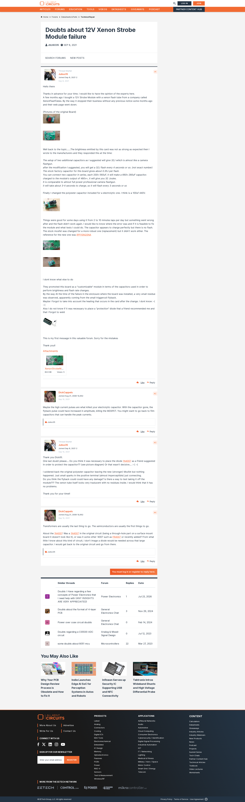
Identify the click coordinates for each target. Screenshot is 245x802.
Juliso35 (53, 45)
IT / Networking (145, 751)
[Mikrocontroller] (132, 787)
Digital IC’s (98, 734)
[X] (44, 744)
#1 (155, 72)
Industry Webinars (197, 735)
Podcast (154, 9)
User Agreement (197, 799)
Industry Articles (196, 731)
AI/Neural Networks (146, 721)
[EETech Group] (45, 788)
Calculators (194, 721)
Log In (184, 3)
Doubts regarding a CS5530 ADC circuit (75, 633)
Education (75, 9)
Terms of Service (181, 799)
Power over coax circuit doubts (75, 622)
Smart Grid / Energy (146, 768)
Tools (90, 9)
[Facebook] (38, 744)
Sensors (97, 772)
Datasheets (119, 9)
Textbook (193, 766)
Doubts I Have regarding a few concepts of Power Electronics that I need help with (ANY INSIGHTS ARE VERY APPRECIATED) (77, 596)
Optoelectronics (101, 755)
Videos (103, 9)
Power (97, 765)
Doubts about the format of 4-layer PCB (77, 611)
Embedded (99, 745)
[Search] (174, 3)
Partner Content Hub (189, 9)
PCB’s (96, 762)
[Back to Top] (206, 799)
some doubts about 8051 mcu (74, 643)
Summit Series (195, 752)
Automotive (143, 727)
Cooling (97, 731)
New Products (195, 738)
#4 (155, 512)
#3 (155, 442)
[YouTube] (63, 744)
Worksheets (194, 772)
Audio (140, 724)
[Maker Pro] (108, 787)
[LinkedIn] (50, 744)
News (191, 742)
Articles (45, 9)
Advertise (68, 725)
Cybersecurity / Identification (151, 738)
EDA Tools (98, 738)
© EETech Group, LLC (46, 799)
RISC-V (97, 768)
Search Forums (55, 57)
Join (199, 3)
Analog (97, 724)
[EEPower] (90, 787)
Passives (98, 758)
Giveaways (137, 9)
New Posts (77, 57)
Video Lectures (196, 769)
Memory (97, 751)
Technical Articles (197, 762)
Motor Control (144, 765)
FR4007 (117, 536)
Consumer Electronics (148, 734)
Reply (152, 382)
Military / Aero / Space (148, 762)
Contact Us (69, 731)
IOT (139, 748)
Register (72, 760)
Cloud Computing (146, 731)
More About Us (48, 725)
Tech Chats (194, 755)
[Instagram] (56, 744)
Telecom (142, 772)
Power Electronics (111, 596)
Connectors (99, 727)
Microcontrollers (110, 643)
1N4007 (127, 461)
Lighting (141, 755)
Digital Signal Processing (149, 741)
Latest (97, 721)
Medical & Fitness (146, 758)
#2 (155, 393)
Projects (193, 749)
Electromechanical (102, 741)
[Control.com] (69, 788)
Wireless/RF (99, 779)
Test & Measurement (103, 775)
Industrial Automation (147, 745)
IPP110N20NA (84, 234)
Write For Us (46, 731)
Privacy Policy (166, 799)
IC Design (98, 748)
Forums (60, 9)
